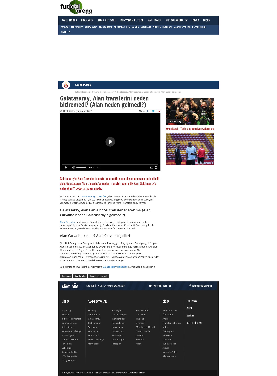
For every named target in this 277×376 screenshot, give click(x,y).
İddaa (165, 327)
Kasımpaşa (117, 327)
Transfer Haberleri (172, 322)
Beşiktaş (92, 310)
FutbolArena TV (170, 310)
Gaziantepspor (119, 314)
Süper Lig (66, 310)
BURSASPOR (119, 27)
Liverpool (140, 322)
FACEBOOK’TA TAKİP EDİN (202, 286)
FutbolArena (192, 300)
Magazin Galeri (170, 352)
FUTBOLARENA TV (177, 20)
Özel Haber (168, 314)
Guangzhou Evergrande (99, 276)
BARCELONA (145, 27)
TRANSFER (87, 20)
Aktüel (166, 347)
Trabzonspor (94, 322)
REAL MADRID (132, 27)
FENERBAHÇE (77, 27)
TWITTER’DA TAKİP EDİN (162, 286)
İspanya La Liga (69, 322)
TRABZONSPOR (105, 27)
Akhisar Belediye (96, 339)
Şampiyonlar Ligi (69, 352)
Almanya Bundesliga (71, 331)
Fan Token (67, 343)
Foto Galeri (168, 335)
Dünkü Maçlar (169, 343)
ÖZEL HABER (69, 20)
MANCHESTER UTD (182, 27)
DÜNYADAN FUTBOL (132, 20)
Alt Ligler (66, 314)
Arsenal (140, 339)
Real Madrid (142, 310)
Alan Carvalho (68, 222)
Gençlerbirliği (118, 318)
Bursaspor (93, 327)
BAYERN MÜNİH (199, 27)
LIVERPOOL (167, 27)
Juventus (140, 335)
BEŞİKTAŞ (65, 27)
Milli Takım (66, 347)
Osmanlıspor (118, 339)
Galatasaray (83, 85)
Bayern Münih (143, 331)
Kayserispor (118, 331)
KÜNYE (189, 308)
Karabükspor (118, 322)
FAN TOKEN (155, 20)
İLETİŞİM (190, 315)
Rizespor (116, 343)
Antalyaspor (94, 331)
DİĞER (206, 20)
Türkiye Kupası (69, 360)
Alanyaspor (93, 343)
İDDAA (195, 20)
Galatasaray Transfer (94, 196)
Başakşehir (117, 310)
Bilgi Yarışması (169, 356)
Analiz (165, 318)
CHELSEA (157, 27)
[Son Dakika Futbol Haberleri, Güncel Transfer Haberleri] (76, 7)
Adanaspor (93, 335)
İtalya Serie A (68, 327)
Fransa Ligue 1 (69, 335)
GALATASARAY (90, 27)
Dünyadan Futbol (70, 339)
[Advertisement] (153, 8)
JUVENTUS (65, 32)
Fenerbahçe (94, 314)
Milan (138, 343)
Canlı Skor (167, 339)
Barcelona (141, 314)
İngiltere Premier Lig (71, 318)
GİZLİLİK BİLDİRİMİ (194, 322)
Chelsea (140, 318)
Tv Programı (168, 331)
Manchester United (145, 327)
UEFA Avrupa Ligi (69, 356)
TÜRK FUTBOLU (107, 20)
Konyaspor (117, 335)
